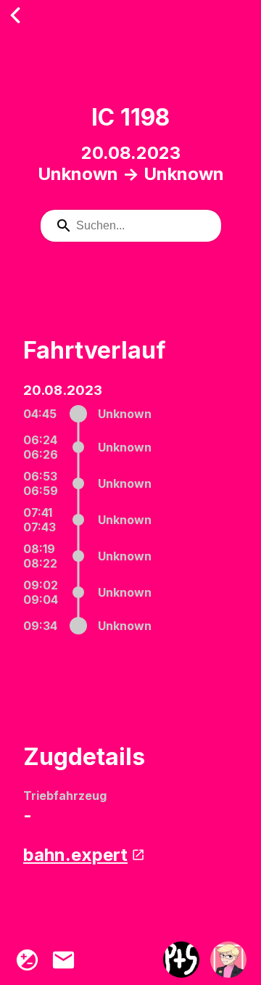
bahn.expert (75, 854)
